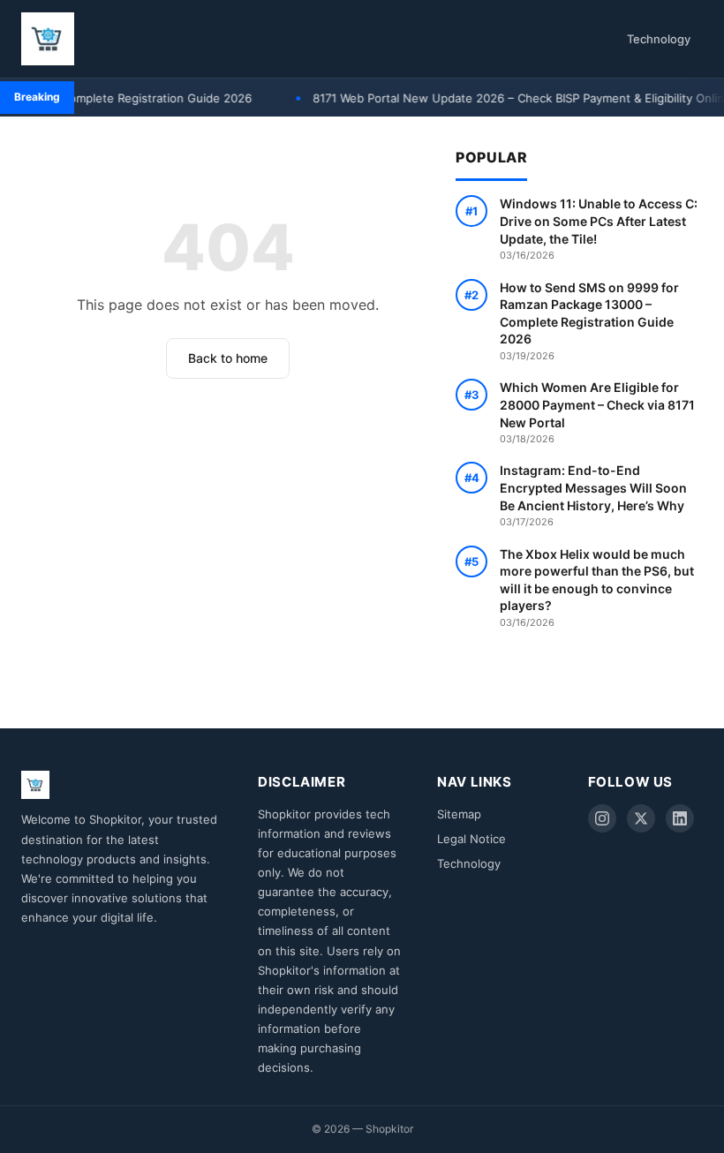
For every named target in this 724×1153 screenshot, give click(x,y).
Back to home (228, 357)
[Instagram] (602, 818)
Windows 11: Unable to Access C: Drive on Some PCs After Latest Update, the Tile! (599, 228)
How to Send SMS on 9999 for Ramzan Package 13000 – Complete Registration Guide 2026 (589, 321)
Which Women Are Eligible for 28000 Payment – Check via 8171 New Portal (597, 412)
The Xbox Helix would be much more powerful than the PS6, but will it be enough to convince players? (597, 587)
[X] (641, 818)
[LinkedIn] (680, 818)
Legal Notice (471, 839)
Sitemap (459, 814)
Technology (658, 39)
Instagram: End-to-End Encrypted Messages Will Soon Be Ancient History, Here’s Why (593, 495)
